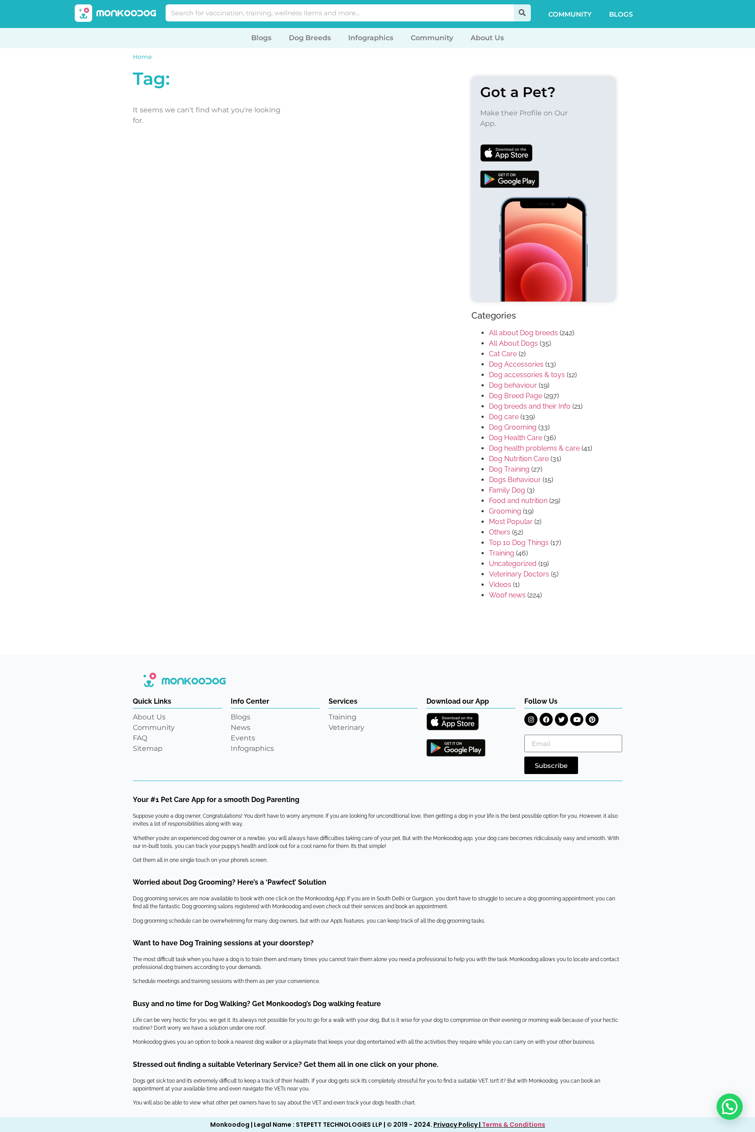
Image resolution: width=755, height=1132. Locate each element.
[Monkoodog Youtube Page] (576, 719)
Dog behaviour (513, 385)
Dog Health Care (515, 438)
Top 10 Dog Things (519, 542)
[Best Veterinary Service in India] (116, 13)
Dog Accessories (516, 364)
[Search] (522, 12)
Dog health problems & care (534, 448)
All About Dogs (513, 343)
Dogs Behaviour (515, 480)
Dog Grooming (513, 427)
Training (501, 553)
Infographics (370, 38)
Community (570, 14)
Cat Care (503, 354)
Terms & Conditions (513, 1124)
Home (142, 56)
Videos (500, 584)
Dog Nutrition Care (519, 459)
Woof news (507, 595)
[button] (730, 1107)
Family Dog (507, 490)
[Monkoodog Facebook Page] (546, 719)
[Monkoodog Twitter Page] (561, 719)
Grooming (505, 511)
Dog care (504, 417)
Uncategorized (513, 563)
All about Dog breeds (523, 333)
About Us (487, 38)
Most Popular (511, 521)
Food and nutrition (518, 501)
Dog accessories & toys (527, 375)
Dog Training (509, 469)
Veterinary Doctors (519, 574)
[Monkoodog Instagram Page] (530, 719)
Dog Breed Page (515, 396)
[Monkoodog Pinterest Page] (592, 719)
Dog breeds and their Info (530, 406)
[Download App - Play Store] (455, 748)
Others (499, 532)
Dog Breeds (310, 38)
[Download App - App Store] (452, 721)
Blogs (621, 14)
